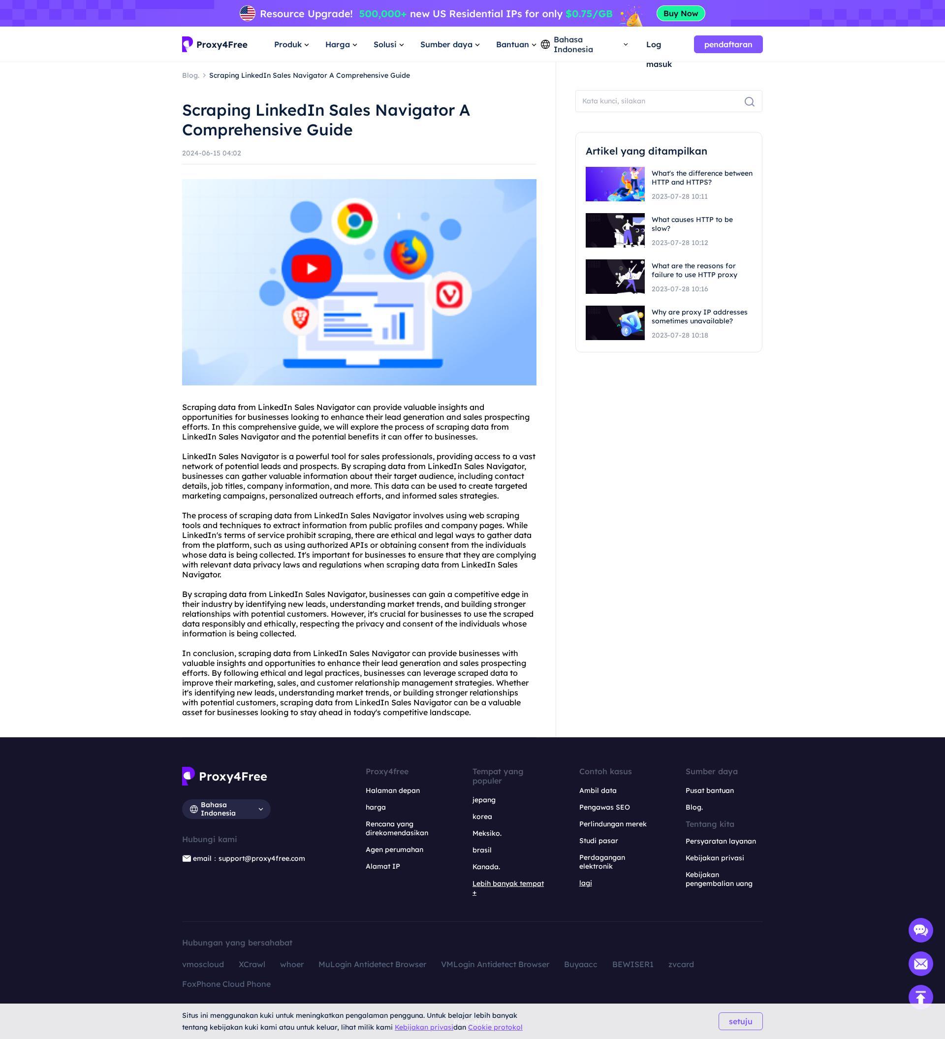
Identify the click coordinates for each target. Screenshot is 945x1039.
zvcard (681, 964)
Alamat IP (383, 866)
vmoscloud (203, 964)
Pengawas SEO (604, 807)
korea (482, 816)
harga (376, 807)
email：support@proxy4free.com (249, 858)
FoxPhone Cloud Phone (226, 984)
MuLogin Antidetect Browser (372, 964)
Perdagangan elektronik (602, 862)
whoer (292, 964)
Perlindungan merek (613, 823)
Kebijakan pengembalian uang (719, 879)
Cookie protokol (495, 1027)
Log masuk (659, 46)
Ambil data (598, 790)
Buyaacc (581, 964)
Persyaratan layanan (721, 841)
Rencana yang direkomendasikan (397, 828)
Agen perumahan (394, 849)
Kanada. (486, 866)
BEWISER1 (633, 964)
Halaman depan (393, 790)
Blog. (694, 807)
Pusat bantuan (710, 790)
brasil (482, 850)
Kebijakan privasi (424, 1027)
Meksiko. (487, 833)
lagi (585, 883)
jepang (484, 799)
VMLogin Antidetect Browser (495, 964)
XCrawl (252, 964)
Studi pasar (598, 840)
